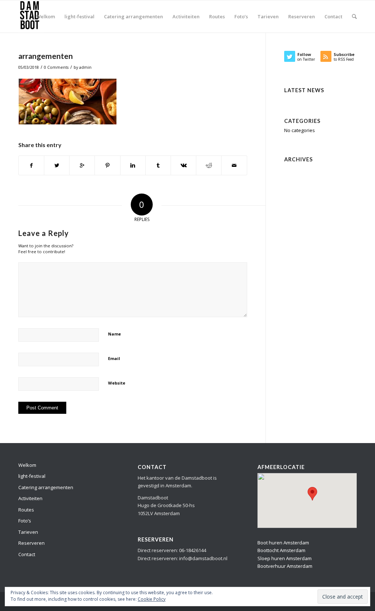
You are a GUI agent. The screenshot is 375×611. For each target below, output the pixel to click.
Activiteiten (30, 498)
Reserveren (31, 543)
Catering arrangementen (45, 487)
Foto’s (24, 520)
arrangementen (45, 55)
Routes (26, 509)
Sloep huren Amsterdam (284, 558)
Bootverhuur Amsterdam (284, 566)
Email (114, 358)
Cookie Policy (152, 599)
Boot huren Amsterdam (283, 542)
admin (85, 67)
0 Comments (56, 67)
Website (116, 383)
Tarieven (28, 532)
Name (114, 334)
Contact (26, 554)
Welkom (27, 465)
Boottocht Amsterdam (281, 550)
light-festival (31, 476)
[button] (312, 493)
